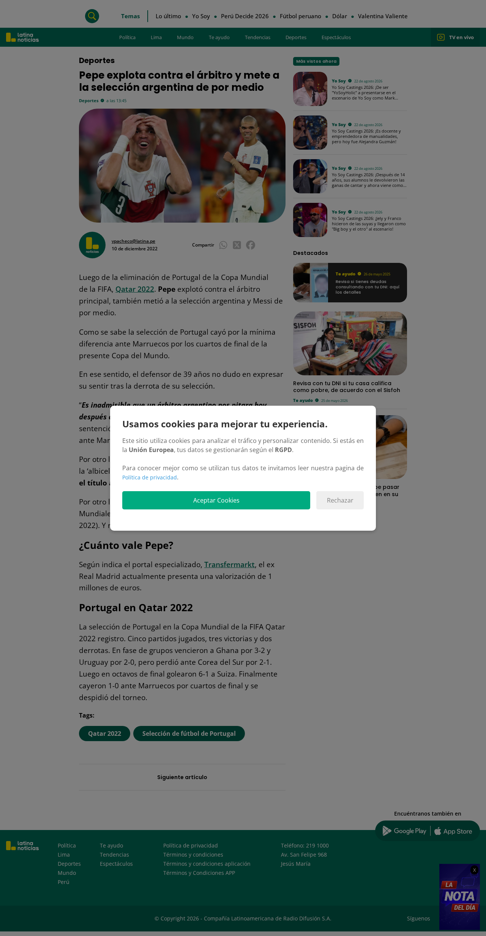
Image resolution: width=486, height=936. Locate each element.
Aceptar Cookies (216, 500)
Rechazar (340, 500)
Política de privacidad (149, 477)
